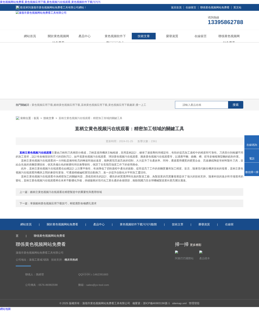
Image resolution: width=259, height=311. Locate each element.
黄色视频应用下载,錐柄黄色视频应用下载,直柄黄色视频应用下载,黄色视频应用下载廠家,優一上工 (89, 104)
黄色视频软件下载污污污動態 (138, 224)
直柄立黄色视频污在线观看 (36, 152)
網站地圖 (5, 308)
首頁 (36, 118)
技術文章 (144, 36)
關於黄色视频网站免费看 (58, 39)
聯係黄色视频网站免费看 (214, 7)
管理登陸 (194, 303)
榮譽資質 (172, 36)
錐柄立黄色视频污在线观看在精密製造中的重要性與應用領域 (66, 191)
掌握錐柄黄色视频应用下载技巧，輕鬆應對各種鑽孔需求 (63, 203)
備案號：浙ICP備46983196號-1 (151, 303)
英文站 (237, 7)
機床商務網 (71, 259)
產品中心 (84, 36)
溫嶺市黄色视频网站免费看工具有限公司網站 (57, 7)
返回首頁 (176, 7)
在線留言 (191, 7)
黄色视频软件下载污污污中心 (115, 39)
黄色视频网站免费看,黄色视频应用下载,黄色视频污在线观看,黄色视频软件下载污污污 (50, 1)
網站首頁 (30, 36)
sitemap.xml (179, 303)
